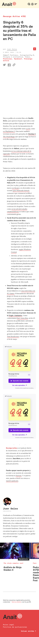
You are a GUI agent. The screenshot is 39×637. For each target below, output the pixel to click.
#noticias (7, 59)
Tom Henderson (13, 336)
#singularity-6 (27, 55)
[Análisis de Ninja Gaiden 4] (14, 551)
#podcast (18, 59)
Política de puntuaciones (15, 627)
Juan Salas (12, 49)
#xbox (27, 57)
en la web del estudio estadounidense (17, 210)
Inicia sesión (17, 602)
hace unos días (22, 318)
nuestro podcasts (12, 481)
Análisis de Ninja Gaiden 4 (13, 568)
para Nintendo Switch (21, 191)
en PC (28, 129)
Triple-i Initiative (15, 315)
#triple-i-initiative (13, 57)
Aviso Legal (8, 624)
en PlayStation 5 (9, 131)
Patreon (19, 475)
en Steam (15, 188)
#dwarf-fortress (10, 55)
